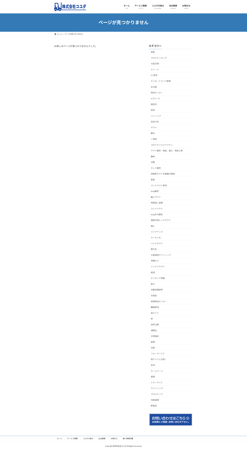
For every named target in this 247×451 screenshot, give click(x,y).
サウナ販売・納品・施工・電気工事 (167, 150)
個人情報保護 (128, 438)
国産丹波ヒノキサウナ (161, 220)
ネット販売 (156, 168)
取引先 (154, 249)
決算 (153, 162)
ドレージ (155, 69)
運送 (153, 272)
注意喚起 (155, 336)
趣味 (153, 156)
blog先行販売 (157, 214)
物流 (153, 110)
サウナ (154, 127)
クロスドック (157, 394)
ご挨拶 (154, 139)
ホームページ (157, 371)
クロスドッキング (159, 58)
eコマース (155, 98)
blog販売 (155, 191)
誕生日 (154, 104)
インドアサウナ (158, 266)
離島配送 (155, 307)
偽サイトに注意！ (159, 359)
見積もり (155, 260)
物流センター (157, 92)
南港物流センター (159, 301)
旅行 (153, 284)
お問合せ (114, 438)
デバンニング (157, 388)
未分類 (154, 87)
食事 (153, 179)
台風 (153, 347)
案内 (153, 133)
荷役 (153, 365)
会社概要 (101, 438)
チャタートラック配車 (161, 81)
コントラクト (157, 208)
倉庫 (153, 342)
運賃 (153, 376)
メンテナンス (157, 231)
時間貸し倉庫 (157, 203)
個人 (153, 226)
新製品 (154, 405)
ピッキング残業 (158, 278)
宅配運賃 (155, 400)
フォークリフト (158, 353)
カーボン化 (156, 237)
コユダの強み (88, 438)
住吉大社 (155, 121)
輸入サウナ (156, 197)
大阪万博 (155, 63)
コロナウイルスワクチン (162, 145)
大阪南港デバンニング (161, 255)
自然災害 (155, 324)
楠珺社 (154, 330)
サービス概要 (72, 438)
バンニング (156, 116)
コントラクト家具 (159, 185)
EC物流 (154, 75)
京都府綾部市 (157, 289)
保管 (153, 52)
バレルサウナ (157, 243)
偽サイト (155, 313)
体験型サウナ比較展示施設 (163, 174)
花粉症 (154, 295)
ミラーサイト (157, 382)
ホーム (59, 438)
